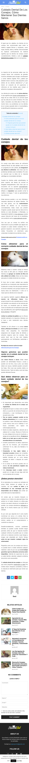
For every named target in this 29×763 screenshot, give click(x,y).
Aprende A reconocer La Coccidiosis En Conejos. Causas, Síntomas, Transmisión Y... (20, 642)
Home (2, 6)
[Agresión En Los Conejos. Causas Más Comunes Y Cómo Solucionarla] (6, 621)
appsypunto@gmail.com (18, 744)
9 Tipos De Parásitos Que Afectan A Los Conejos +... (19, 630)
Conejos (7, 6)
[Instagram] (12, 754)
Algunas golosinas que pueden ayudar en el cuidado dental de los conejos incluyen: (16, 125)
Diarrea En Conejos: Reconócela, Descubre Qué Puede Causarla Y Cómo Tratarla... (19, 664)
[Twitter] (16, 754)
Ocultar (20, 113)
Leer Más (19, 760)
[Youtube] (21, 754)
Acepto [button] (13, 760)
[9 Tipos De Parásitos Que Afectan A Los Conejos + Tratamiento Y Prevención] (6, 632)
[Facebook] (8, 754)
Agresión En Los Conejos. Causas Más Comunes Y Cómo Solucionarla (19, 620)
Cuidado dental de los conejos (11, 116)
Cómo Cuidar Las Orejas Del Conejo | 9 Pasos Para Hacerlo (19, 610)
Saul (14, 596)
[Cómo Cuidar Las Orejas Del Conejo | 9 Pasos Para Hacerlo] (6, 611)
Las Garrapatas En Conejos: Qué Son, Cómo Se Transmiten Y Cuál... (19, 653)
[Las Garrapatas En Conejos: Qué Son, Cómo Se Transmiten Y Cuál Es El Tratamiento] (6, 654)
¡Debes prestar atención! (12, 133)
